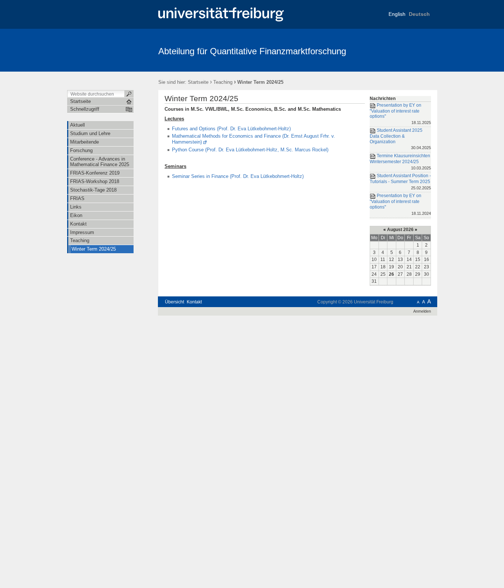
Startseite (198, 82)
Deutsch (419, 14)
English (397, 14)
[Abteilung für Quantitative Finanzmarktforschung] (401, 50)
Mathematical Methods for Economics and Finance (226, 136)
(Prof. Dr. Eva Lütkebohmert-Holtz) (254, 128)
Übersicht (174, 302)
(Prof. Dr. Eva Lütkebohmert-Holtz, (242, 149)
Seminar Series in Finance (200, 176)
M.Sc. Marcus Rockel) (304, 149)
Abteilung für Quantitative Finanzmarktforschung (252, 51)
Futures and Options (193, 128)
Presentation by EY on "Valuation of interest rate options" (400, 114)
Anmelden (422, 311)
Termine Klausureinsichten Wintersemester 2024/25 (400, 161)
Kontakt (194, 302)
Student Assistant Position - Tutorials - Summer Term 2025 (400, 181)
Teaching (222, 82)
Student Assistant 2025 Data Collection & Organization (400, 139)
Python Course (188, 149)
